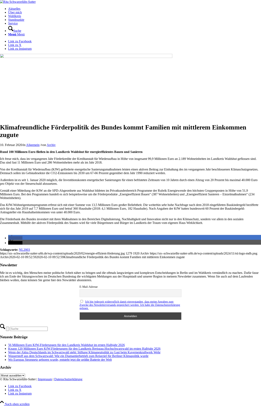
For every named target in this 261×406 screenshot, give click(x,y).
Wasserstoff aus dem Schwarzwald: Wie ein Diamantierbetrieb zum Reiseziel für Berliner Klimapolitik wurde (78, 356)
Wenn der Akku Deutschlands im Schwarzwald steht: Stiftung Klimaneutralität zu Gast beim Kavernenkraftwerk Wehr (84, 352)
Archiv (51, 145)
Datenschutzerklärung (68, 379)
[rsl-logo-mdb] (18, 1)
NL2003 (24, 249)
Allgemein (33, 145)
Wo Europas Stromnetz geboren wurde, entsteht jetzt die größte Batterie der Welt (60, 359)
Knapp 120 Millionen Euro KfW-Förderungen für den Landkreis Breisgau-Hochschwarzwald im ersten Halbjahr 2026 (84, 348)
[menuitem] (134, 9)
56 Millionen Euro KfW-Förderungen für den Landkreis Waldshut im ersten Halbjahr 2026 (66, 345)
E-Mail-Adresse (89, 286)
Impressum (45, 379)
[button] (15, 238)
